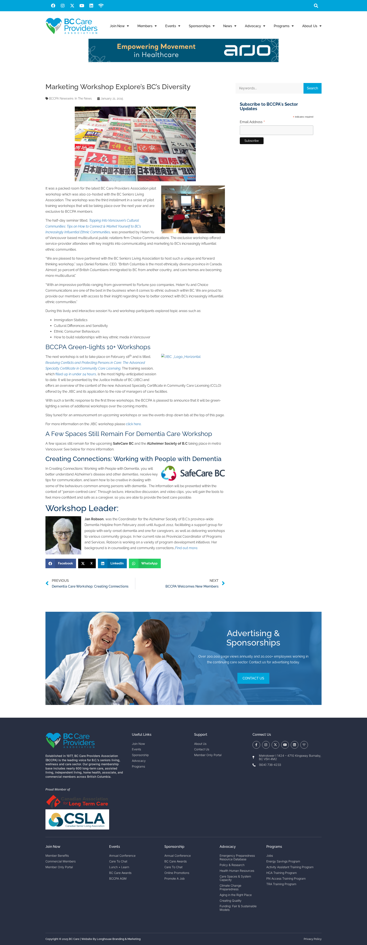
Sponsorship (174, 847)
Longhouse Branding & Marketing (119, 939)
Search (312, 88)
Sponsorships (199, 26)
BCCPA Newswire (61, 98)
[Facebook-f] (256, 745)
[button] (315, 5)
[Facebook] (53, 5)
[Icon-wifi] (304, 745)
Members (144, 26)
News (227, 26)
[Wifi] (101, 5)
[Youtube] (82, 5)
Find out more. (186, 548)
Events (170, 26)
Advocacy (253, 26)
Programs (281, 26)
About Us (309, 26)
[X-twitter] (72, 5)
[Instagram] (62, 5)
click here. (133, 424)
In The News (83, 98)
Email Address (252, 122)
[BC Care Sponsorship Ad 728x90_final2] (183, 61)
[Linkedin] (91, 5)
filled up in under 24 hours (75, 374)
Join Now (117, 26)
